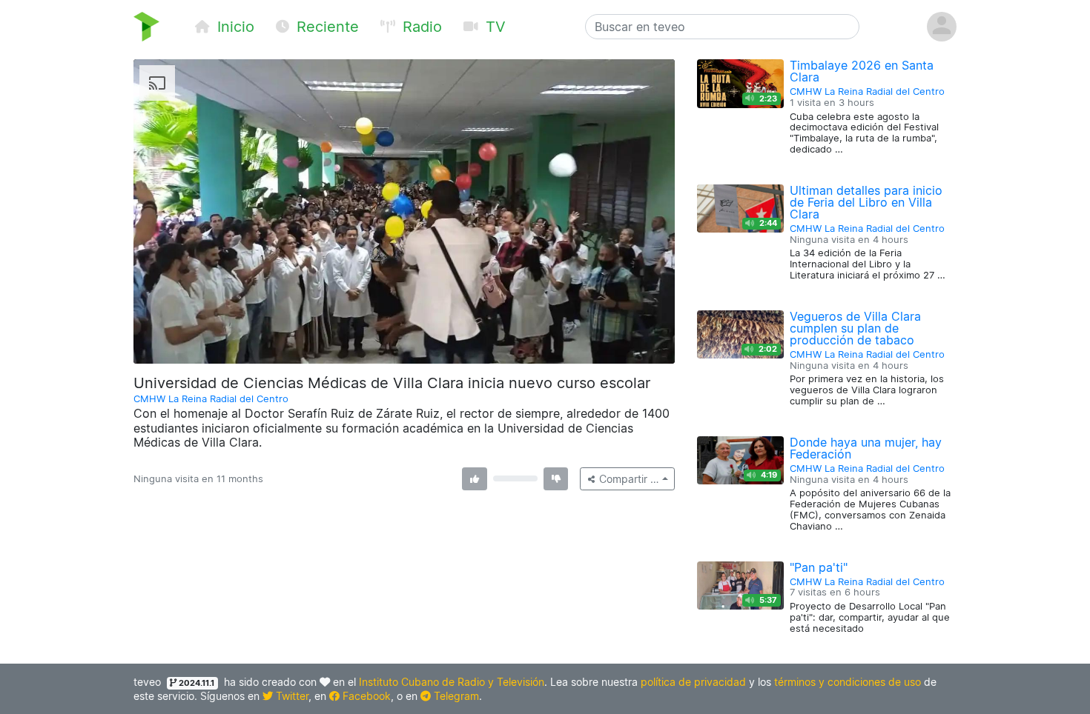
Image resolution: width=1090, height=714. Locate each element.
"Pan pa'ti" (819, 567)
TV (493, 27)
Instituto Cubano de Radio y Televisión (451, 681)
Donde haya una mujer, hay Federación (866, 448)
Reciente (325, 27)
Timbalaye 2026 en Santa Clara (862, 71)
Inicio (233, 27)
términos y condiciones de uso (847, 681)
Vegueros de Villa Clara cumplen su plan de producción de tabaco (855, 328)
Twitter (290, 696)
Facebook (365, 696)
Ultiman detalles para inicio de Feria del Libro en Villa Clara (866, 202)
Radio (420, 27)
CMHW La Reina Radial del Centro (210, 398)
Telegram (455, 696)
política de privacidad (693, 681)
